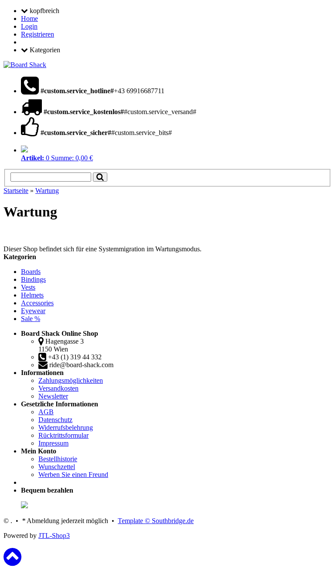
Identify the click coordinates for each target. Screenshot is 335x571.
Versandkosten (58, 388)
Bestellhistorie (57, 459)
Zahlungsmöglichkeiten (70, 380)
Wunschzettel (56, 466)
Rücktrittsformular (63, 435)
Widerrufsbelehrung (65, 427)
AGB (46, 412)
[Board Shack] (24, 64)
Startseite (15, 190)
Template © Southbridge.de (156, 520)
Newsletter (53, 396)
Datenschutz (55, 419)
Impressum (53, 443)
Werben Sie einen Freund (73, 474)
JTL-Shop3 (54, 535)
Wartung (47, 190)
